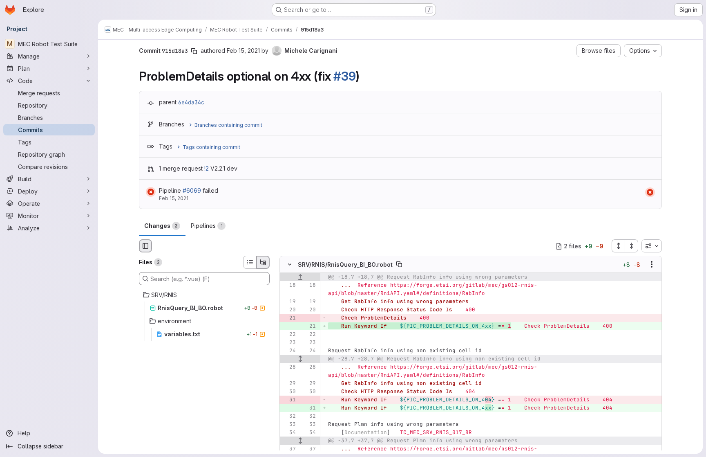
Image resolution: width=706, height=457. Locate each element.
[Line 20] (289, 310)
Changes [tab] (161, 225)
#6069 (192, 190)
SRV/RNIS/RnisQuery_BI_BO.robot (345, 264)
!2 (206, 168)
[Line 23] (289, 343)
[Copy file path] (399, 265)
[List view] (249, 262)
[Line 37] (289, 449)
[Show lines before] (300, 277)
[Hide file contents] (290, 265)
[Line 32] (289, 416)
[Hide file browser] (145, 245)
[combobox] (651, 245)
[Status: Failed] (151, 192)
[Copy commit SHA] (194, 51)
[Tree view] (263, 262)
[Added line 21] (309, 326)
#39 (344, 76)
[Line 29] (289, 384)
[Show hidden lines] (300, 359)
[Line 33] (289, 425)
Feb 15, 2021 (243, 50)
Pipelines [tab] (207, 225)
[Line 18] (289, 285)
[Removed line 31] (289, 400)
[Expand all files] (618, 245)
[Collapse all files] (631, 245)
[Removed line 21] (289, 318)
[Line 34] (289, 433)
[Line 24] (289, 351)
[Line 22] (289, 335)
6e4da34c (191, 102)
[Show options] (652, 265)
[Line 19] (289, 302)
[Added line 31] (309, 408)
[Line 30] (289, 392)
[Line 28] (289, 367)
